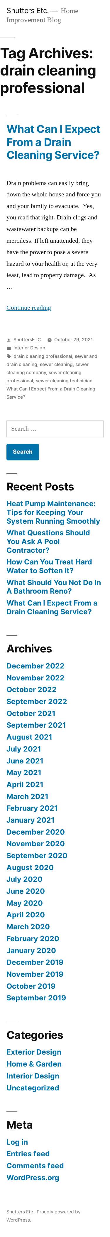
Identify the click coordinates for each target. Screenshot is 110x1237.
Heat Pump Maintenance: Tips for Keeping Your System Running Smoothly (53, 512)
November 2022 (35, 677)
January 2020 (31, 950)
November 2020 (35, 843)
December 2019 (34, 962)
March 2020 (28, 926)
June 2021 (24, 760)
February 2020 (32, 938)
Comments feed (35, 1165)
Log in (17, 1142)
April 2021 (24, 784)
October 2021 (30, 713)
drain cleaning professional (42, 356)
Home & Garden (34, 1064)
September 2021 (36, 725)
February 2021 (32, 808)
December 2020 (35, 832)
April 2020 (25, 914)
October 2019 (30, 986)
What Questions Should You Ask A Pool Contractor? (48, 541)
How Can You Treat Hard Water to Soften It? (49, 566)
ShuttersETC (27, 339)
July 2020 (24, 879)
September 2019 (36, 997)
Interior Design (29, 348)
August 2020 (30, 867)
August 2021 (29, 737)
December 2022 (35, 665)
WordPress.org (32, 1177)
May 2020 (24, 903)
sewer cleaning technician (64, 380)
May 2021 (23, 772)
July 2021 (23, 749)
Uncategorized (32, 1087)
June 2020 (25, 891)
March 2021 (27, 796)
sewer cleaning (56, 364)
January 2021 (30, 820)
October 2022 (31, 689)
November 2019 (34, 974)
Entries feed (28, 1153)
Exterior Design (33, 1052)
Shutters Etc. (27, 10)
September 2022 (36, 701)
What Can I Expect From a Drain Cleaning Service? (53, 141)
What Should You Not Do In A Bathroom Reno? (53, 587)
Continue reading (28, 308)
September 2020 (36, 855)
